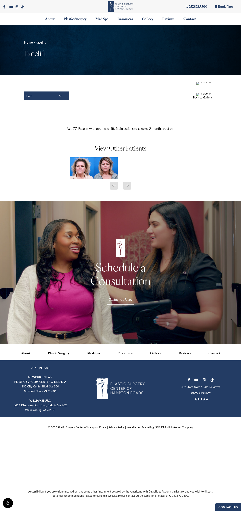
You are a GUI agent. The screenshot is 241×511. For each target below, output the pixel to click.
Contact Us (228, 507)
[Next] (127, 186)
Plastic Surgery (58, 353)
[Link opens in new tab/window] (189, 379)
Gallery (155, 353)
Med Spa (93, 353)
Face (29, 96)
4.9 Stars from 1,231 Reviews (201, 387)
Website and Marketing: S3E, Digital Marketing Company (160, 427)
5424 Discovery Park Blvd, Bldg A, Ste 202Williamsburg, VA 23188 (40, 405)
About (25, 353)
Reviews (185, 353)
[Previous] (114, 186)
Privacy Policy (116, 427)
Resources (125, 353)
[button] (8, 503)
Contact (214, 353)
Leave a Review (201, 392)
